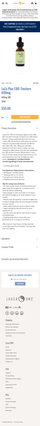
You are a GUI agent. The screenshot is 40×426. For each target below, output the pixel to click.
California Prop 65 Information (15, 333)
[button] (17, 73)
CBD (6, 404)
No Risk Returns (10, 330)
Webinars (8, 410)
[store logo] (20, 3)
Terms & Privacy (18, 422)
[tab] (20, 127)
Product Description (8, 128)
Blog (7, 394)
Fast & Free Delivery (11, 327)
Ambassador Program (12, 359)
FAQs (7, 382)
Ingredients (5, 238)
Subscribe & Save (11, 384)
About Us (8, 350)
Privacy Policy (9, 376)
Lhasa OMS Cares (11, 353)
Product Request (10, 356)
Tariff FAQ (8, 336)
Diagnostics (9, 387)
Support (8, 373)
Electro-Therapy (10, 407)
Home (7, 347)
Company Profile (7, 246)
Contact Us (8, 362)
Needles (8, 399)
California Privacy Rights (13, 379)
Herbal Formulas (10, 402)
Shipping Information (12, 324)
